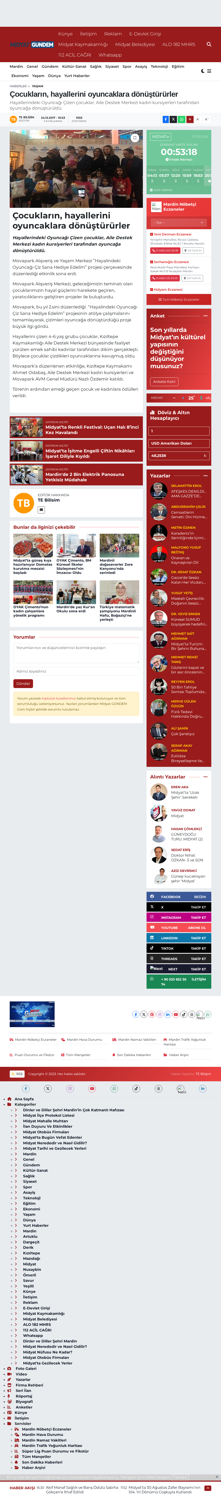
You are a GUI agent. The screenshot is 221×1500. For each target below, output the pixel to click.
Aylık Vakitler (162, 190)
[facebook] (26, 1089)
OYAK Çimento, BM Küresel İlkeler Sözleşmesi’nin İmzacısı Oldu (74, 566)
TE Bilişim (203, 1074)
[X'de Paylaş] (173, 119)
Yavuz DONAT (183, 810)
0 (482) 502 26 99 (167, 250)
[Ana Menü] (208, 71)
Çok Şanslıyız (183, 734)
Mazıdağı (31, 1258)
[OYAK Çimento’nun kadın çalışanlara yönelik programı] (33, 592)
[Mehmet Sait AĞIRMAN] (158, 640)
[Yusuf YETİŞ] (158, 598)
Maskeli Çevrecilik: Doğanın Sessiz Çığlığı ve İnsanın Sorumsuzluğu (188, 601)
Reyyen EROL (183, 682)
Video (21, 1374)
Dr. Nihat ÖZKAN (186, 572)
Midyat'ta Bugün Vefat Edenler (52, 1137)
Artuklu (30, 1236)
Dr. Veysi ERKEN (185, 614)
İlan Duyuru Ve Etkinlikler (47, 1126)
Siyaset (112, 66)
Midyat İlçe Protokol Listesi (48, 1115)
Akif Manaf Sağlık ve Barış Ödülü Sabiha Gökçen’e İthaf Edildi (82, 1489)
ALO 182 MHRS (178, 44)
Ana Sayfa (24, 1099)
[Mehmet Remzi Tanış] (158, 663)
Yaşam (38, 76)
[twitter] (48, 1089)
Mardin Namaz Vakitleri (137, 1040)
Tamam (180, 1477)
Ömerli (29, 1275)
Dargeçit (30, 1242)
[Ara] (209, 44)
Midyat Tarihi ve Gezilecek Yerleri (54, 1148)
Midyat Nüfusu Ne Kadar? (47, 1352)
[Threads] (191, 1014)
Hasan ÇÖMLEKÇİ (186, 829)
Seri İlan (23, 1390)
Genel (32, 66)
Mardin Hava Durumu (84, 1040)
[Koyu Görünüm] (203, 71)
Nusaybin (31, 1269)
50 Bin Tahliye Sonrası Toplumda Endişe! (187, 689)
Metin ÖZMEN (183, 528)
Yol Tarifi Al (194, 250)
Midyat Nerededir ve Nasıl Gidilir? (54, 1143)
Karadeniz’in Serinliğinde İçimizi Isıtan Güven (189, 535)
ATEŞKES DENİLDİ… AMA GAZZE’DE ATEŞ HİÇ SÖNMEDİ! (189, 494)
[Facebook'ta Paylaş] (166, 119)
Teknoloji (159, 66)
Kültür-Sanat (74, 66)
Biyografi (24, 1401)
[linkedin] (203, 1089)
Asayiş (141, 66)
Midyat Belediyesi (135, 44)
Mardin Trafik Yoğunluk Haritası (185, 1042)
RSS (19, 1074)
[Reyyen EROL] (158, 686)
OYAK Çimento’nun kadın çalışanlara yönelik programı (30, 611)
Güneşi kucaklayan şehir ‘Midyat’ (188, 878)
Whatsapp (110, 55)
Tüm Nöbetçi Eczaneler (181, 300)
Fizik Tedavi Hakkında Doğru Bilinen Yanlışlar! (186, 714)
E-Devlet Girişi (145, 33)
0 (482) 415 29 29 (166, 278)
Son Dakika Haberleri (134, 1055)
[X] (143, 1014)
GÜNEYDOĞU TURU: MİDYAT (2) (187, 836)
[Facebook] (135, 1014)
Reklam (113, 33)
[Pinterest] (151, 1014)
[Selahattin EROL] (158, 490)
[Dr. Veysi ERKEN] (158, 619)
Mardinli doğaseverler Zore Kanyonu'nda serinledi (116, 566)
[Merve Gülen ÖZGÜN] (158, 707)
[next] (180, 1089)
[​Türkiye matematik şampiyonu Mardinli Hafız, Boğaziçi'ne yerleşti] (119, 592)
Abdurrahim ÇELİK (188, 507)
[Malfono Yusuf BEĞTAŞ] (158, 553)
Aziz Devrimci (184, 871)
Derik (27, 1247)
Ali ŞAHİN (179, 728)
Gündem (50, 66)
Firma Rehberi (29, 1385)
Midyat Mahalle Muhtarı (45, 1121)
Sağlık (96, 66)
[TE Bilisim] (23, 503)
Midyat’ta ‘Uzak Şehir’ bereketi (185, 794)
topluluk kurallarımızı (59, 698)
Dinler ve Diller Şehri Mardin (49, 1341)
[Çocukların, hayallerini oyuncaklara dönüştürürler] (76, 169)
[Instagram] (159, 1014)
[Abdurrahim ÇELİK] (158, 511)
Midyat (177, 816)
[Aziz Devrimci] (158, 875)
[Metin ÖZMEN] (158, 532)
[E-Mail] (41, 509)
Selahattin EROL (186, 486)
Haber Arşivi (179, 1055)
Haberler (18, 86)
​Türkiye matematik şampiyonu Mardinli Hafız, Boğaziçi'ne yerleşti (118, 613)
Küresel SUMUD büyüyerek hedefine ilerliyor (189, 622)
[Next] (199, 1014)
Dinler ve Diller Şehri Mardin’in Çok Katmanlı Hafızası (73, 1110)
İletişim (88, 33)
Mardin (16, 66)
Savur (28, 1280)
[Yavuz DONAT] (158, 813)
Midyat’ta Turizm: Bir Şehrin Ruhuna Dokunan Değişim (187, 646)
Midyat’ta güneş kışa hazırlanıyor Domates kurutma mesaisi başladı (32, 566)
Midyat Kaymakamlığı (83, 44)
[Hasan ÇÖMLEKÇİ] (158, 834)
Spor (127, 66)
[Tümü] (206, 316)
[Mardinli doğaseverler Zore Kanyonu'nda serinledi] (119, 545)
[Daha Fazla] (190, 119)
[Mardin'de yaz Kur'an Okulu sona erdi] (76, 592)
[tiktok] (136, 1089)
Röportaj (23, 1396)
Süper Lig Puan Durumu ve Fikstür (55, 1451)
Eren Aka (179, 787)
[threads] (158, 1089)
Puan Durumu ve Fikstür (34, 1055)
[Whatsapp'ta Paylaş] (181, 119)
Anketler (23, 1407)
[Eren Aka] (158, 792)
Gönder (23, 683)
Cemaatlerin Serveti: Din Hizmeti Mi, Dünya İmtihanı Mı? (189, 514)
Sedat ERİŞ (180, 850)
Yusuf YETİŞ (182, 593)
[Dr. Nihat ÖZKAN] (158, 577)
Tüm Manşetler (78, 1055)
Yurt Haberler (77, 76)
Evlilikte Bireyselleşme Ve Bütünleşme (186, 758)
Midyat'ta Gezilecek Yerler (47, 1363)
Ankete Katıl (164, 381)
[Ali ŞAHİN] (158, 731)
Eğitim (178, 66)
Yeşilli (28, 1286)
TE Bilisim (49, 500)
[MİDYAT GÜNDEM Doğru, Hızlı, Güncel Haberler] (32, 44)
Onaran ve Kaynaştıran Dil (185, 560)
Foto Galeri (25, 1368)
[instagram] (70, 1089)
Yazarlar (22, 1379)
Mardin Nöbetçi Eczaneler (36, 1040)
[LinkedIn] (167, 1014)
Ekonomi (19, 76)
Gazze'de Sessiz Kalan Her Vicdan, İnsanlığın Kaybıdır (188, 580)
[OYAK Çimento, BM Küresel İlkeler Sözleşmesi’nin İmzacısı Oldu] (76, 545)
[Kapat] (218, 1477)
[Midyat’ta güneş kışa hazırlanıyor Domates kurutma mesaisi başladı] (33, 545)
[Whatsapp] (207, 1014)
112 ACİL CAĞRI (74, 55)
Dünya (54, 76)
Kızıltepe (31, 1253)
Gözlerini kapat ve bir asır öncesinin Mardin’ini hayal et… (189, 670)
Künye (65, 33)
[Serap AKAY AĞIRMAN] (158, 752)
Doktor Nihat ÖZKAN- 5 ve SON (187, 857)
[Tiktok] (183, 1014)
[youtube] (92, 1089)
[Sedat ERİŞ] (158, 855)
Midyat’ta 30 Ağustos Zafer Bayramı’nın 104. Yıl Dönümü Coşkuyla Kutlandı (164, 1489)
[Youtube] (175, 1014)
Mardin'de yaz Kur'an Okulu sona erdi (76, 609)
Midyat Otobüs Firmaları (45, 1132)
